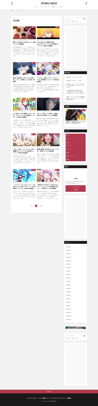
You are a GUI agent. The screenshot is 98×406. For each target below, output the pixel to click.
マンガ (49, 6)
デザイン (73, 21)
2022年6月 (68, 271)
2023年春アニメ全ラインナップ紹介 (73, 80)
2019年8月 (68, 319)
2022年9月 (68, 264)
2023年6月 (68, 246)
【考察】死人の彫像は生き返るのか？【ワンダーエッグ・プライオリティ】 (76, 122)
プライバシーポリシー (32, 398)
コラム (68, 142)
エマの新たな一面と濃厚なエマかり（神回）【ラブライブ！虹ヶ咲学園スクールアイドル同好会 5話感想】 (24, 115)
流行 (77, 21)
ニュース (41, 6)
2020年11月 (68, 312)
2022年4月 (68, 274)
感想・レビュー (55, 6)
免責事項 (69, 398)
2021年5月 (68, 291)
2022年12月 (68, 253)
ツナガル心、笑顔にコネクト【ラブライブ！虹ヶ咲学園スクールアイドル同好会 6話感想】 (48, 79)
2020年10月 (68, 316)
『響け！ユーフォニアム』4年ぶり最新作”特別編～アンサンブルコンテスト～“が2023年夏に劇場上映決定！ (75, 98)
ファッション (68, 21)
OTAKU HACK (53, 401)
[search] (84, 18)
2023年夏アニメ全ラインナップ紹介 (73, 77)
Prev (31, 205)
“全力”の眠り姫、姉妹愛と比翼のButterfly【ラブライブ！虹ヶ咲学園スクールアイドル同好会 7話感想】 (48, 44)
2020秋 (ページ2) (20, 10)
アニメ (45, 6)
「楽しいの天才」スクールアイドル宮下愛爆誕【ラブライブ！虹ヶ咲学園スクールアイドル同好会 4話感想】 (24, 151)
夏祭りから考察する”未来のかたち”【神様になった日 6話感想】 (24, 43)
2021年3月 (68, 298)
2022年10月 (68, 260)
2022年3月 (68, 278)
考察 (61, 6)
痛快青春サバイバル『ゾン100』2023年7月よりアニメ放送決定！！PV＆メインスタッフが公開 (75, 85)
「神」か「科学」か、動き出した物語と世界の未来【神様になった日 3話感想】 (47, 114)
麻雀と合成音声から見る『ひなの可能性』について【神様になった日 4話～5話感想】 (24, 79)
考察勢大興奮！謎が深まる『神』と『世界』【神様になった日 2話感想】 (47, 150)
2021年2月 (68, 302)
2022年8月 (68, 267)
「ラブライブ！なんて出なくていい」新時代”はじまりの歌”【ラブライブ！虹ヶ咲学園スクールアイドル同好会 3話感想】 (24, 186)
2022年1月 (68, 281)
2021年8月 (68, 288)
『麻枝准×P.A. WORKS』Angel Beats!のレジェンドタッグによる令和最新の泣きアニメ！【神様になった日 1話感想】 (47, 186)
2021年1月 (68, 305)
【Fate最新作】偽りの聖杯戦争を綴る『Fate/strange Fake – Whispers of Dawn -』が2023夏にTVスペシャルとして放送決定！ (75, 92)
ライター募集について (44, 398)
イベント (69, 138)
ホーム (36, 6)
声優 (68, 152)
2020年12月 (68, 309)
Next (41, 205)
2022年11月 (68, 257)
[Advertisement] (75, 47)
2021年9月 (68, 284)
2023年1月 (68, 250)
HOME (13, 10)
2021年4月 (68, 295)
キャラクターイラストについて (58, 398)
